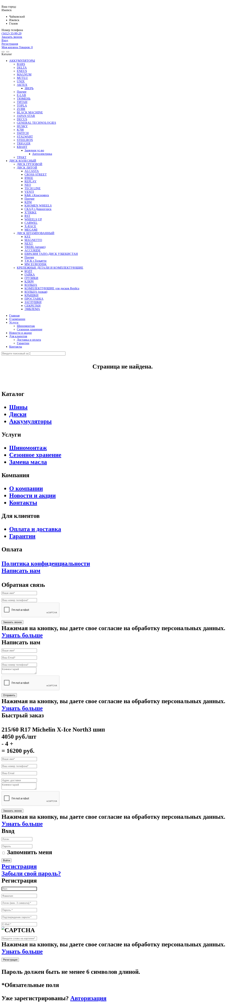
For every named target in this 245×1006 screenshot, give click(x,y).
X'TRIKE (30, 212)
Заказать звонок (12, 37)
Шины (18, 407)
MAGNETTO (33, 240)
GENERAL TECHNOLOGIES (36, 122)
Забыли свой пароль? (31, 873)
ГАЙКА (29, 274)
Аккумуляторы (30, 421)
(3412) (11, 33)
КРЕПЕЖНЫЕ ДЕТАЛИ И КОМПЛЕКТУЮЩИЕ (50, 267)
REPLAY (30, 181)
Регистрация (10, 43)
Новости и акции (20, 332)
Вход (5, 40)
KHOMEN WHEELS (38, 205)
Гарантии (23, 343)
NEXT (28, 243)
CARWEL (31, 222)
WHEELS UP (33, 219)
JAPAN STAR (26, 115)
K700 (20, 129)
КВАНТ (22, 147)
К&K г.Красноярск (36, 195)
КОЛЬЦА (30, 285)
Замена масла (28, 461)
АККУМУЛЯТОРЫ (22, 60)
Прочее (21, 91)
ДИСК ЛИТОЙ (27, 167)
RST (27, 216)
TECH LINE (32, 188)
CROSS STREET (35, 174)
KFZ (27, 236)
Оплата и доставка (35, 529)
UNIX (21, 81)
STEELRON (25, 140)
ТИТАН (22, 102)
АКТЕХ (22, 84)
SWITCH (23, 133)
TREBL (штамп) (35, 247)
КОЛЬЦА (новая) (35, 291)
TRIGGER (23, 143)
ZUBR (21, 109)
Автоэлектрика (42, 153)
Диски (17, 414)
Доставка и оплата (29, 339)
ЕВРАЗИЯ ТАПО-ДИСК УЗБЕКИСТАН (51, 253)
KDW (28, 202)
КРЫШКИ (31, 295)
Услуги (13, 322)
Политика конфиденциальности (46, 563)
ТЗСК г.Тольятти (35, 260)
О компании (17, 319)
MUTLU (22, 78)
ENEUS (22, 71)
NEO (27, 184)
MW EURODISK (35, 264)
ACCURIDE (32, 250)
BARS (21, 64)
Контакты (15, 346)
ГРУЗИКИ (31, 278)
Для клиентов (18, 336)
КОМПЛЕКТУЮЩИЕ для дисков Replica (51, 288)
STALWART (25, 136)
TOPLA (22, 105)
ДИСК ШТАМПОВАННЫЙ (35, 233)
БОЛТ (28, 271)
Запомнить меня (29, 852)
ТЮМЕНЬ (23, 98)
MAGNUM (24, 74)
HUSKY (22, 126)
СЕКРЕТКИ (32, 305)
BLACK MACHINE (30, 112)
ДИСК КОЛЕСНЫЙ (22, 160)
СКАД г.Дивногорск (37, 209)
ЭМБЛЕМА (32, 309)
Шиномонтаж (26, 326)
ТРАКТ (21, 157)
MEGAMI (30, 229)
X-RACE (30, 226)
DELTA (22, 67)
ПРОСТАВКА (33, 298)
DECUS (22, 119)
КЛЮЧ (28, 281)
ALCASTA (31, 171)
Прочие (29, 198)
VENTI (29, 191)
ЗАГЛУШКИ (33, 302)
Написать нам (21, 570)
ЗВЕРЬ (28, 88)
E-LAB (21, 95)
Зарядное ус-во (34, 150)
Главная (14, 315)
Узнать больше (22, 635)
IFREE (28, 178)
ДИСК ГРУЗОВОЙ (29, 164)
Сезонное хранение (29, 329)
